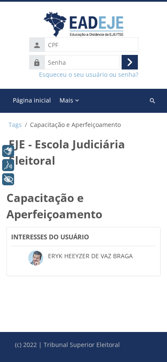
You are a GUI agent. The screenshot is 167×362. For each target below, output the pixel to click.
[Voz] (8, 165)
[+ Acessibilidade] (8, 179)
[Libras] (8, 151)
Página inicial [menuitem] (32, 100)
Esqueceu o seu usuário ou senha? (88, 74)
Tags (15, 125)
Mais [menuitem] (66, 100)
